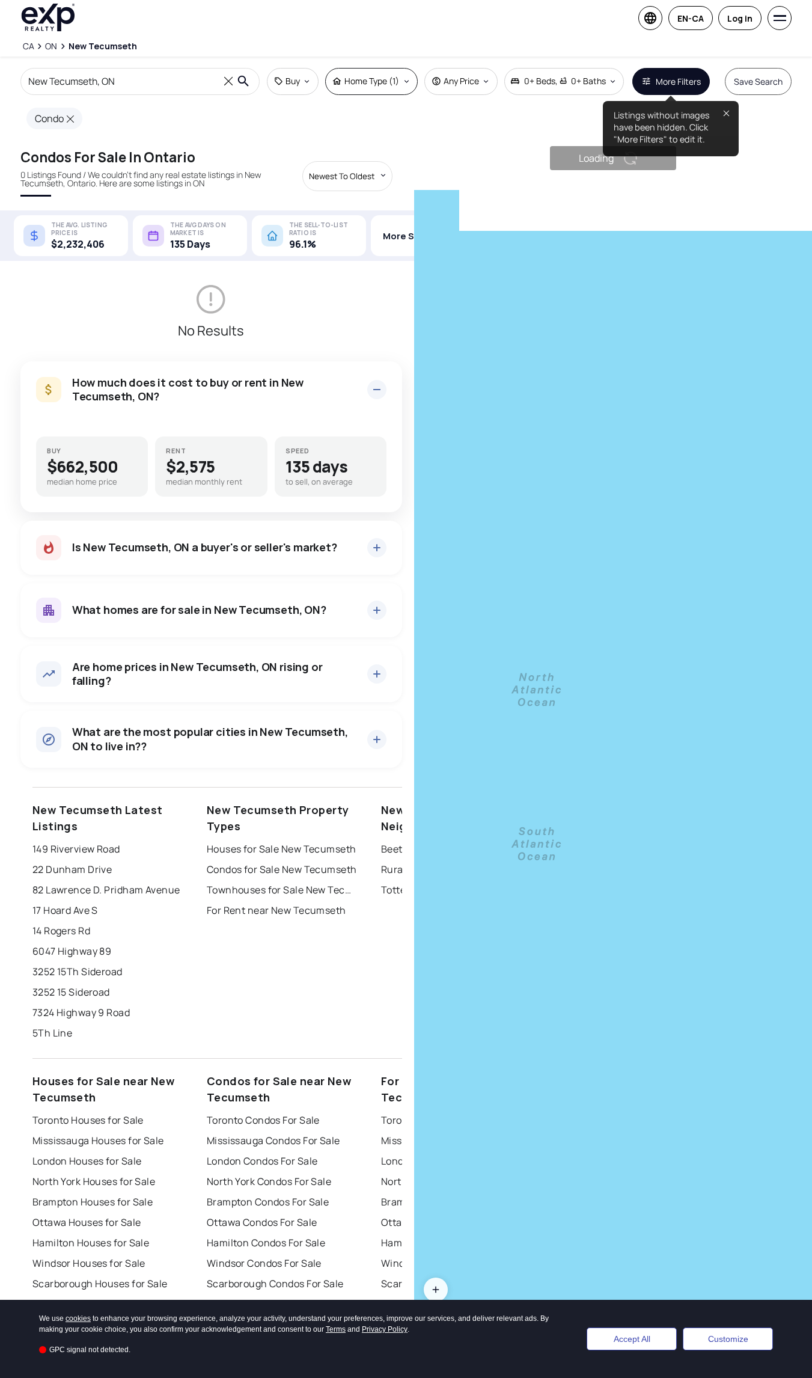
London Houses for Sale (87, 1161)
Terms (336, 1329)
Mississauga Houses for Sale (98, 1140)
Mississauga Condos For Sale (273, 1140)
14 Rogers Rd (61, 930)
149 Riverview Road (76, 849)
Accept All (632, 1339)
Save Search (758, 81)
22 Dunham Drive (72, 869)
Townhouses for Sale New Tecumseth (282, 889)
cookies (78, 1318)
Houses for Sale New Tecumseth (281, 849)
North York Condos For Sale (269, 1181)
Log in (739, 18)
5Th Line (52, 1033)
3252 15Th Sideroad (77, 971)
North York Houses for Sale (93, 1181)
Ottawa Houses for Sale (86, 1222)
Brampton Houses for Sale (92, 1201)
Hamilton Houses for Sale (91, 1242)
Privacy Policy (385, 1329)
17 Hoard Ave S (65, 910)
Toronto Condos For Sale (263, 1120)
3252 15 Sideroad (71, 992)
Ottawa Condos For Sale (262, 1222)
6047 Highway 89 (72, 951)
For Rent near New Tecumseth (276, 910)
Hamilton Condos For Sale (266, 1242)
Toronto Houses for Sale (88, 1120)
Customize (728, 1339)
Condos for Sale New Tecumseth (282, 869)
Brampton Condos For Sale (268, 1201)
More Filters (678, 81)
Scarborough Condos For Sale (275, 1283)
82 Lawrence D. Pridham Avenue (106, 889)
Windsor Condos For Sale (264, 1263)
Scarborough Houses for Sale (100, 1283)
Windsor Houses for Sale (88, 1263)
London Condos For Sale (262, 1161)
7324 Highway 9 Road (81, 1012)
